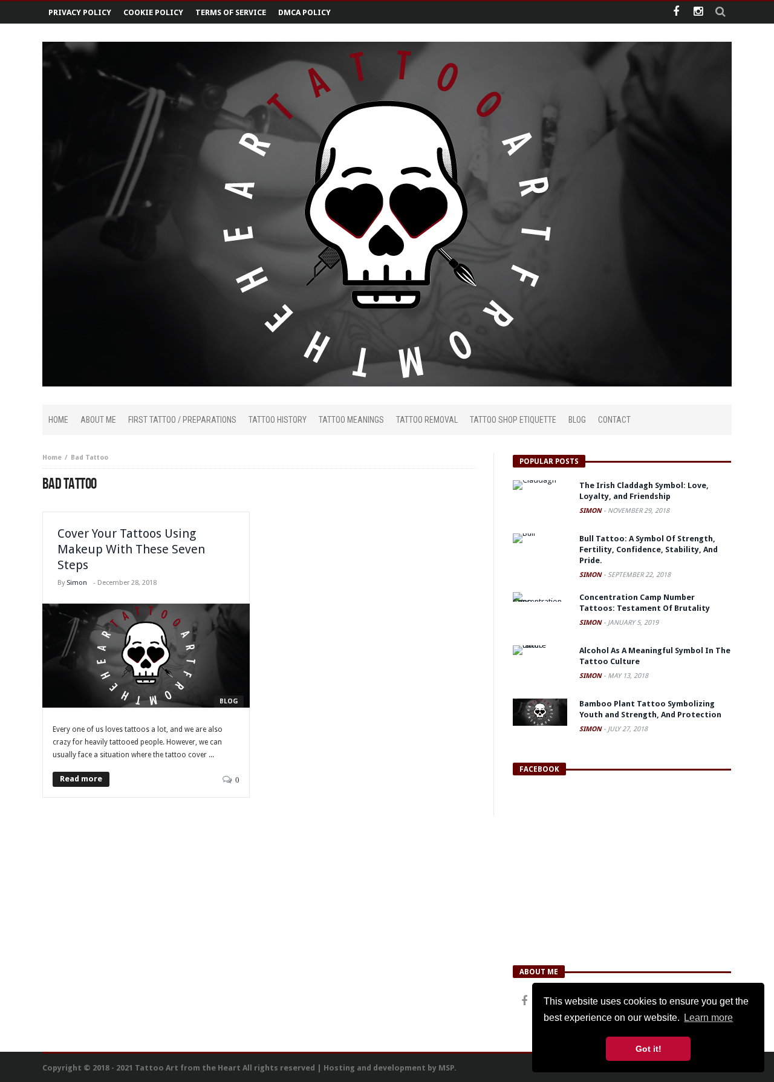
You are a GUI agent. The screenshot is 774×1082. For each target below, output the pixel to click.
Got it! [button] (649, 1049)
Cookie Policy (153, 12)
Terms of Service (230, 12)
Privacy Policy (79, 12)
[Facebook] (676, 12)
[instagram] (698, 12)
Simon (77, 583)
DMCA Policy (304, 12)
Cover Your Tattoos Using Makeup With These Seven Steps (131, 549)
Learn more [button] (708, 1017)
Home (52, 457)
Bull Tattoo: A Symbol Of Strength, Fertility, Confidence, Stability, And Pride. (648, 549)
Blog (229, 701)
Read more (81, 778)
